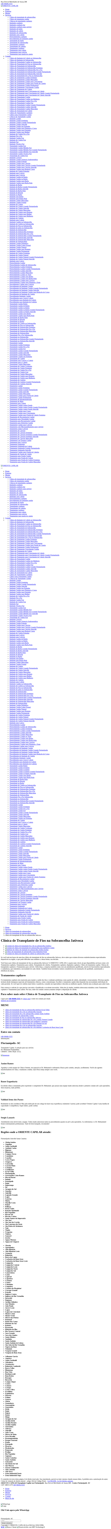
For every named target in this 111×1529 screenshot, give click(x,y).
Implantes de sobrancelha (18, 33)
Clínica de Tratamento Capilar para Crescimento (26, 81)
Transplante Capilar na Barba (19, 308)
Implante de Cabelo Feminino (20, 253)
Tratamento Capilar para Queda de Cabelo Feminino (27, 415)
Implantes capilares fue (17, 25)
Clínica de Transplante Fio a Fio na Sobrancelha (26, 76)
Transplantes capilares (17, 44)
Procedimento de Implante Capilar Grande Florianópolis (29, 288)
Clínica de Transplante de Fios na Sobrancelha (25, 64)
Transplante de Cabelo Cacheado (21, 366)
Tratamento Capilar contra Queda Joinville (24, 409)
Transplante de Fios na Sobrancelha (22, 325)
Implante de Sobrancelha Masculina (22, 239)
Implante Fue (14, 142)
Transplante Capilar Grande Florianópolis (24, 351)
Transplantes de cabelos (18, 46)
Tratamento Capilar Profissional (20, 397)
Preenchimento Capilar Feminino (21, 267)
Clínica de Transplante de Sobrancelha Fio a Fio (26, 70)
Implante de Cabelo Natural (19, 255)
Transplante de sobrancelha (19, 42)
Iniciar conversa (7, 1523)
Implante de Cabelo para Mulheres (21, 216)
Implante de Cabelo (16, 204)
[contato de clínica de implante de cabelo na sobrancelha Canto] (27, 954)
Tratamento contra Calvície (19, 429)
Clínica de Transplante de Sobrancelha (23, 66)
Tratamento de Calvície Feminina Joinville (24, 436)
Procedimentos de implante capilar (21, 39)
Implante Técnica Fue (17, 144)
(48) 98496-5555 (6, 4)
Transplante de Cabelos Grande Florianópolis (25, 382)
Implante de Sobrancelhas (18, 241)
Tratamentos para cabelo (18, 50)
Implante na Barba (16, 195)
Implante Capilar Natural (18, 247)
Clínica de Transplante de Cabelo (21, 111)
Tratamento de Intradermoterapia (21, 399)
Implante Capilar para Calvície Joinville (23, 167)
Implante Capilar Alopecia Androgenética (24, 159)
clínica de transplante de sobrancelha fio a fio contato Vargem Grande (29, 1019)
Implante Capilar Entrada (18, 161)
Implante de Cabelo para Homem (21, 212)
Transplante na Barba (17, 321)
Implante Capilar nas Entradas (20, 126)
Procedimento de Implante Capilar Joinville (24, 290)
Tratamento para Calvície (18, 442)
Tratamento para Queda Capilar (20, 456)
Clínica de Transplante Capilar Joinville (23, 107)
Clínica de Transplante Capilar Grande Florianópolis (27, 105)
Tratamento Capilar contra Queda (21, 405)
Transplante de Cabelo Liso (19, 372)
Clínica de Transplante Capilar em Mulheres (25, 99)
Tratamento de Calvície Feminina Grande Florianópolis (28, 435)
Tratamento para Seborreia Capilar (21, 423)
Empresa (8, 11)
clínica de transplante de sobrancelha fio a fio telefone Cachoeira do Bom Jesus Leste (34, 1027)
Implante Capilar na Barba (19, 179)
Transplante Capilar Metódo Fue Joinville (24, 152)
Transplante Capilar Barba (18, 304)
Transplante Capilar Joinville (19, 353)
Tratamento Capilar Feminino (20, 388)
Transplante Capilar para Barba (20, 314)
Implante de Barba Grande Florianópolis (23, 187)
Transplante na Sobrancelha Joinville (22, 341)
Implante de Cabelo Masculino (20, 210)
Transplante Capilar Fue (18, 146)
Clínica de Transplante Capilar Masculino (24, 109)
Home (7, 9)
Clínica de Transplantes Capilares (21, 113)
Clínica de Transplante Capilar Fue (21, 103)
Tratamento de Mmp (16, 401)
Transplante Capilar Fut (18, 349)
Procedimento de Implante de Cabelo (22, 294)
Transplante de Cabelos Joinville (21, 384)
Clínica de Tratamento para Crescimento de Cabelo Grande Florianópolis (34, 93)
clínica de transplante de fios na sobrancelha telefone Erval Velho (27, 1010)
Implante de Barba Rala (18, 191)
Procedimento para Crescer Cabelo (21, 298)
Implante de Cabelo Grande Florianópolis (24, 206)
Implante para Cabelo (17, 220)
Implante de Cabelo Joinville (19, 208)
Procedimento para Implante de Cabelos (23, 302)
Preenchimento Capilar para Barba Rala (23, 278)
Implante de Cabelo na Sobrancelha (22, 224)
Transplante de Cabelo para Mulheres (22, 378)
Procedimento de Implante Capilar (21, 286)
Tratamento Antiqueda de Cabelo (21, 446)
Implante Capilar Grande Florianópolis (23, 122)
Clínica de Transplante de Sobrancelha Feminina (26, 68)
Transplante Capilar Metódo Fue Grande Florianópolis (28, 150)
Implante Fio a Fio (16, 136)
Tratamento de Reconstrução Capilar (22, 417)
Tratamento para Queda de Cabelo (21, 458)
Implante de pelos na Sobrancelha (21, 228)
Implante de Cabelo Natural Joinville (22, 259)
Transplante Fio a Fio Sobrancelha (21, 335)
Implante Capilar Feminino (19, 120)
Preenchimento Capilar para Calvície (22, 280)
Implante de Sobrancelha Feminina (21, 232)
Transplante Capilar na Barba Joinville (23, 312)
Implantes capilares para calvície (21, 27)
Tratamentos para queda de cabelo (21, 54)
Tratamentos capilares (17, 48)
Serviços (8, 15)
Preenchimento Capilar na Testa (20, 275)
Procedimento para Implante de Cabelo (23, 300)
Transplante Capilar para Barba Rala (22, 316)
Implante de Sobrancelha (18, 230)
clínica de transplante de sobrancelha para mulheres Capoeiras (26, 1021)
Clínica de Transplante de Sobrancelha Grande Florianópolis (30, 72)
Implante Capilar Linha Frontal (20, 245)
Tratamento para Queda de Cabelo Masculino (25, 462)
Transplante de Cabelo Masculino (21, 374)
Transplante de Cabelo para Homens (22, 376)
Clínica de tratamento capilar (19, 19)
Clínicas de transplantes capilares (21, 21)
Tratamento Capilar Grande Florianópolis (24, 390)
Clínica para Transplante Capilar (21, 115)
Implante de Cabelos (17, 218)
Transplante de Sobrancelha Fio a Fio (22, 329)
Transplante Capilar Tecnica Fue (21, 154)
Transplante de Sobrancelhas (19, 333)
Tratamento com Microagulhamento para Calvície (26, 427)
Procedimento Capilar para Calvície (22, 284)
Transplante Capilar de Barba (19, 306)
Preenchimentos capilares (18, 37)
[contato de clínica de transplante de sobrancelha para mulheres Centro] (29, 948)
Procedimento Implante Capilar (20, 296)
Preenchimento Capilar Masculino (21, 273)
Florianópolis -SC (7, 1519)
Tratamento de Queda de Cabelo (21, 454)
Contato (8, 56)
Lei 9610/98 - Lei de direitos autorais (60, 1481)
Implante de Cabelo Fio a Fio (19, 134)
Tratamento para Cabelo (18, 403)
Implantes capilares (16, 23)
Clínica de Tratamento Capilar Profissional (24, 85)
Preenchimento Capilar (17, 263)
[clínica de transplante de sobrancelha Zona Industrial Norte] (26, 952)
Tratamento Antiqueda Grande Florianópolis (25, 448)
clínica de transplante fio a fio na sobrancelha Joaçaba (23, 1012)
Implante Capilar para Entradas (20, 130)
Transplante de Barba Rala (19, 317)
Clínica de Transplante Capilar (20, 97)
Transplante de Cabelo (17, 358)
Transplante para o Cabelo (18, 362)
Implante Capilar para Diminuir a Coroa (23, 128)
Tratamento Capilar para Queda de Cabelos (24, 452)
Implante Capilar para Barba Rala (21, 183)
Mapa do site (9, 1498)
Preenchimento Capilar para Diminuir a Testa (25, 282)
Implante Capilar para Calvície (20, 163)
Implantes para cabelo (17, 35)
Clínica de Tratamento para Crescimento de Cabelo (27, 91)
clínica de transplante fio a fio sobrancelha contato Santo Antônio (27, 1014)
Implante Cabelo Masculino (19, 200)
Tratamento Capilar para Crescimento (22, 413)
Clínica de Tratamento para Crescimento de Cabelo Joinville (30, 95)
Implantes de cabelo (16, 31)
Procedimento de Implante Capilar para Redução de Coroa (29, 292)
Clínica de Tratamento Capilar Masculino (24, 80)
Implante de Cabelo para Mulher (21, 214)
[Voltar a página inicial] (9, 6)
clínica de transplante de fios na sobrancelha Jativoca (23, 1018)
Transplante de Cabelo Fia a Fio (20, 370)
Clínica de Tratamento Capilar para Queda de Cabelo (28, 83)
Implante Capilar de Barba (19, 177)
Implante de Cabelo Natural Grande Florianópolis (26, 257)
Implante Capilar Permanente (19, 251)
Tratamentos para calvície (18, 52)
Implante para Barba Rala (18, 198)
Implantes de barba (16, 29)
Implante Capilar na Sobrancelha (21, 222)
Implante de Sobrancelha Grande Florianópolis (25, 236)
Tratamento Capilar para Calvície (21, 425)
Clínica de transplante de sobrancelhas (23, 17)
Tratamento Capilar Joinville (19, 392)
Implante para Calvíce (17, 173)
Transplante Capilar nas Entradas (21, 356)
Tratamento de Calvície (17, 431)
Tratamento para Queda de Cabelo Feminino (25, 460)
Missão (7, 13)
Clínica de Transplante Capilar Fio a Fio (23, 101)
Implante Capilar (15, 119)
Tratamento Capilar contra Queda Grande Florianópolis (28, 407)
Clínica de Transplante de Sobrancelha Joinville (26, 74)
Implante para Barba (16, 197)
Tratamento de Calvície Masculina (21, 438)
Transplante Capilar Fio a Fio (19, 347)
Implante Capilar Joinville (18, 124)
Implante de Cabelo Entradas (19, 171)
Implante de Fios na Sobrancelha (21, 226)
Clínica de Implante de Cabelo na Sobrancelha (25, 58)
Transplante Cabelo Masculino (20, 364)
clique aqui (26, 999)
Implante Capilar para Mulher (20, 132)
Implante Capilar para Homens (20, 249)
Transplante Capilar (16, 343)
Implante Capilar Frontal (18, 202)
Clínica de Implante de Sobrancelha (22, 60)
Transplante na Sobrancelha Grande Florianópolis (26, 339)
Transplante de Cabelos (17, 380)
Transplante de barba (17, 41)
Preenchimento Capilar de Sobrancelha (23, 265)
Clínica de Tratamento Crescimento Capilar (24, 87)
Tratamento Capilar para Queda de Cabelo (24, 395)
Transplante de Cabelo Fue (19, 156)
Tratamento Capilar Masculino (20, 394)
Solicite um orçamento (8, 1001)
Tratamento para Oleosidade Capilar (22, 419)
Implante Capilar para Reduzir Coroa (22, 169)
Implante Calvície (16, 158)
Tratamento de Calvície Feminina (21, 433)
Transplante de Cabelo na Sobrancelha (23, 323)
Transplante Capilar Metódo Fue (21, 148)
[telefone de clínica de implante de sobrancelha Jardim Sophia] (26, 950)
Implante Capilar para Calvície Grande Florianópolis (27, 165)
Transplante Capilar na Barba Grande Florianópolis (27, 310)
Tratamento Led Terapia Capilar (20, 440)
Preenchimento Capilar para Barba (21, 277)
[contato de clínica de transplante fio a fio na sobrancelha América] (28, 946)
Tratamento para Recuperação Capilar (22, 421)
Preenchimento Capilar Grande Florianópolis (25, 269)
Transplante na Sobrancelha (19, 337)
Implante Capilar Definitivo (19, 243)
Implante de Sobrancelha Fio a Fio (21, 234)
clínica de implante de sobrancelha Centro (19, 1016)
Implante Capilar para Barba (19, 181)
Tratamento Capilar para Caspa (20, 411)
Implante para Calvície (17, 175)
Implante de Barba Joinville (19, 189)
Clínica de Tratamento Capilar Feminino (23, 78)
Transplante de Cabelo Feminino (21, 368)
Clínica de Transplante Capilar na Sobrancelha (25, 62)
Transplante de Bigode (17, 319)
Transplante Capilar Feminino (20, 345)
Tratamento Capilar (16, 386)
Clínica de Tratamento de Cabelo (21, 89)
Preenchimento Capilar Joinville (20, 271)
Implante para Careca (17, 261)
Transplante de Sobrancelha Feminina (22, 327)
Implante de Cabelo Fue (18, 140)
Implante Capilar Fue (17, 138)
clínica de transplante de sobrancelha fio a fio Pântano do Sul (26, 1023)
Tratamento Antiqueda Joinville (20, 450)
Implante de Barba (16, 185)
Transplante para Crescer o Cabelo (21, 360)
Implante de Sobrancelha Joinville (21, 238)
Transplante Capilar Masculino (20, 355)
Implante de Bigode (16, 193)
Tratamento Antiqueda (17, 444)
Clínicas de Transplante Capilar (20, 117)
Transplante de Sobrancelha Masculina (23, 331)
